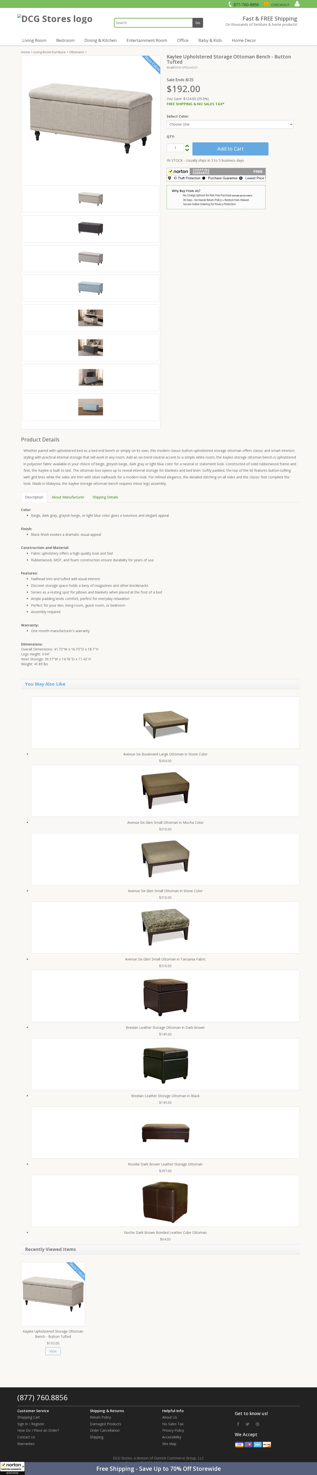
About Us (169, 1417)
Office (182, 40)
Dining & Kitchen (100, 40)
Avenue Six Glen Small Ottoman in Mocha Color (165, 822)
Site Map (169, 1443)
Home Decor (244, 40)
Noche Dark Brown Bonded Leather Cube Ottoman (165, 1232)
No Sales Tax (173, 1424)
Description (34, 497)
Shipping (96, 1437)
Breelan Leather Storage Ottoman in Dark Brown (165, 1027)
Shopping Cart (28, 1417)
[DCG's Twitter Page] (247, 1424)
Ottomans (76, 52)
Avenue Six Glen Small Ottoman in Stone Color (165, 890)
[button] (158, 1468)
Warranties (26, 1443)
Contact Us (26, 1437)
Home (25, 52)
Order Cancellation (105, 1430)
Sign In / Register (30, 1424)
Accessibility (171, 1437)
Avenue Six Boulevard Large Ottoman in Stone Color (165, 754)
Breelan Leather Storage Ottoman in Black (165, 1095)
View (53, 1351)
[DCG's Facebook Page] (238, 1424)
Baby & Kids (210, 40)
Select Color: (178, 116)
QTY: (171, 136)
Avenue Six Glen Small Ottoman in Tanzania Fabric (165, 959)
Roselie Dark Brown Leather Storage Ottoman (165, 1164)
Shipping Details (105, 497)
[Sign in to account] (296, 3)
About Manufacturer (68, 497)
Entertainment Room (147, 40)
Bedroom (65, 40)
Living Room (34, 40)
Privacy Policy (173, 1430)
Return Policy (100, 1417)
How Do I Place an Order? (38, 1430)
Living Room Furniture (49, 52)
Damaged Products (105, 1424)
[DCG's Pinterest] (257, 1424)
